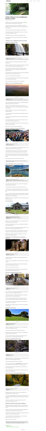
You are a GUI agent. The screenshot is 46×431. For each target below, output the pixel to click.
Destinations (7, 425)
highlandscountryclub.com (11, 324)
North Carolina (25, 22)
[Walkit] (8, 1)
